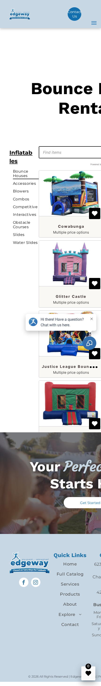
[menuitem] (28, 173)
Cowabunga (71, 226)
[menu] (94, 23)
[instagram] (35, 583)
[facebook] (23, 583)
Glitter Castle (71, 296)
